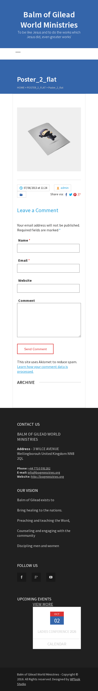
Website (25, 280)
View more (43, 604)
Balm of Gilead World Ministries (49, 19)
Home (20, 87)
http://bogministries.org (47, 477)
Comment (26, 300)
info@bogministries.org (44, 472)
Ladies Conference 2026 (57, 631)
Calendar (56, 644)
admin (65, 188)
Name (23, 240)
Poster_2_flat (36, 87)
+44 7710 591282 (39, 468)
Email (23, 260)
